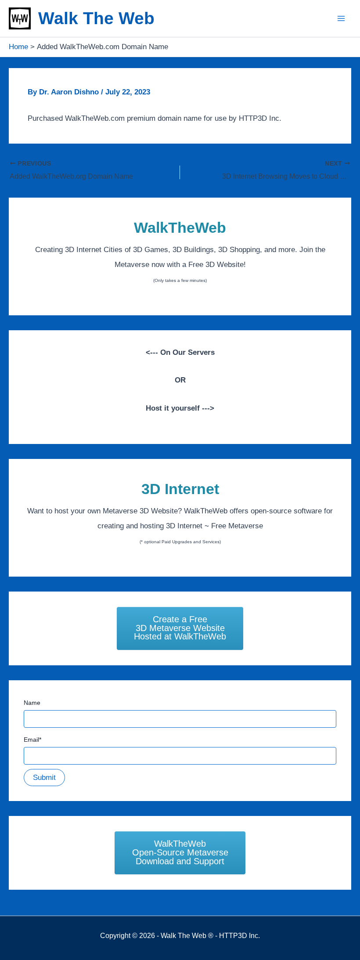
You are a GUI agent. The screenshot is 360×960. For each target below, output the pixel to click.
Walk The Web (96, 18)
